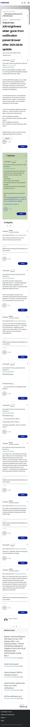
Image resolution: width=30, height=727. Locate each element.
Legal (2, 720)
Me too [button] (7, 138)
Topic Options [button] (25, 16)
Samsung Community (8, 11)
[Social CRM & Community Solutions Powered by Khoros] (23, 706)
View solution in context (10, 204)
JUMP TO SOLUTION (14, 20)
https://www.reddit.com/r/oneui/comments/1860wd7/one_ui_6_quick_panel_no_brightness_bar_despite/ (15, 199)
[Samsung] (5, 2)
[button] (25, 60)
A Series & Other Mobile (8, 67)
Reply (22, 146)
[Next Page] (13, 226)
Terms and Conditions (7, 714)
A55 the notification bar (12, 696)
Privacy (3, 717)
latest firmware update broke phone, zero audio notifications (14, 685)
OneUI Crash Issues (11, 664)
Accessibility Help (6, 712)
